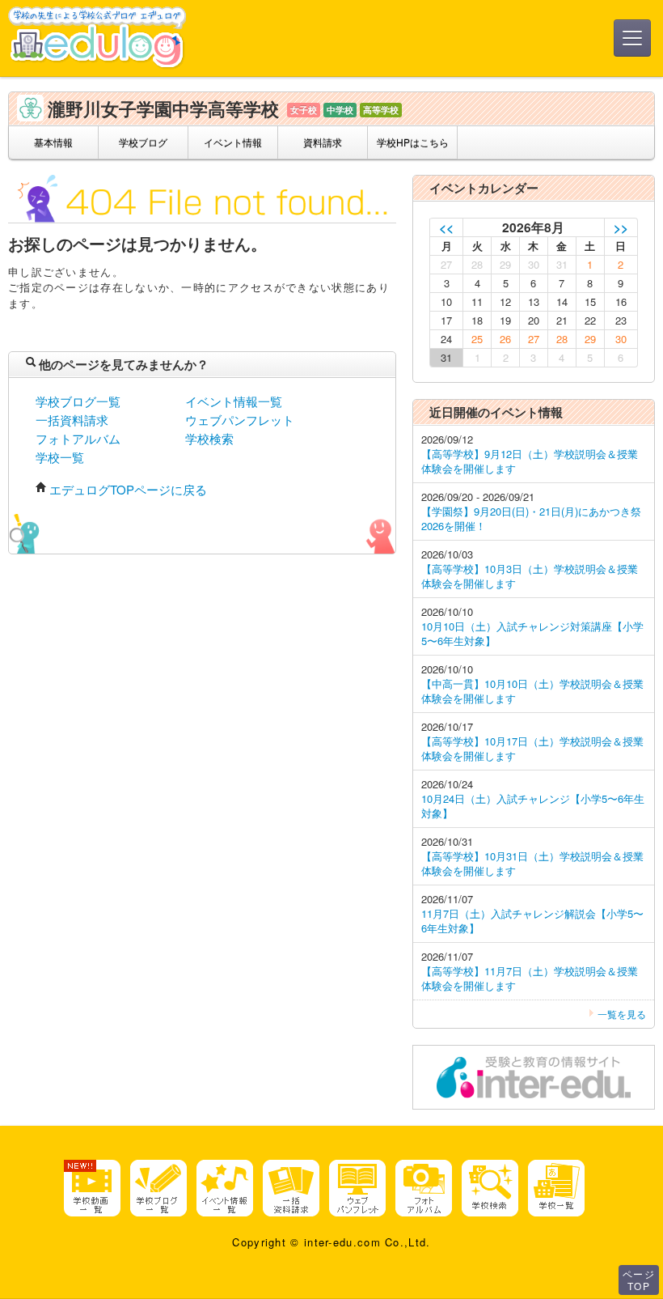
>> (621, 227)
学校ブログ (143, 142)
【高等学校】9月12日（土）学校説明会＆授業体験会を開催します (529, 461)
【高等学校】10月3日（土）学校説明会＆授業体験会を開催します (529, 576)
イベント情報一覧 (233, 401)
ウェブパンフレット (239, 419)
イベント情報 (233, 142)
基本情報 (53, 142)
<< (446, 227)
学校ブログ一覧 (78, 401)
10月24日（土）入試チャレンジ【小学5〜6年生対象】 (532, 806)
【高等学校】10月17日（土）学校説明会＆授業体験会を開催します (532, 748)
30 (621, 338)
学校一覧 (60, 456)
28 (562, 338)
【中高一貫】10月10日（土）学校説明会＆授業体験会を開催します (532, 691)
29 (590, 338)
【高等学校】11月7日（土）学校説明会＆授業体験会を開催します (529, 978)
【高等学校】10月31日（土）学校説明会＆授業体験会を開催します (532, 863)
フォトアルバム (78, 438)
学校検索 (209, 438)
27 (533, 338)
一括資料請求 (72, 419)
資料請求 (322, 142)
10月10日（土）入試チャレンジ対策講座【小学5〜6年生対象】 (532, 633)
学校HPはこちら (413, 142)
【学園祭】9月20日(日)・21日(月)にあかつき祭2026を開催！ (531, 518)
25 (477, 338)
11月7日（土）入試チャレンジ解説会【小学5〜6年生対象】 (532, 921)
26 (505, 338)
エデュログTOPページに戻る (128, 489)
